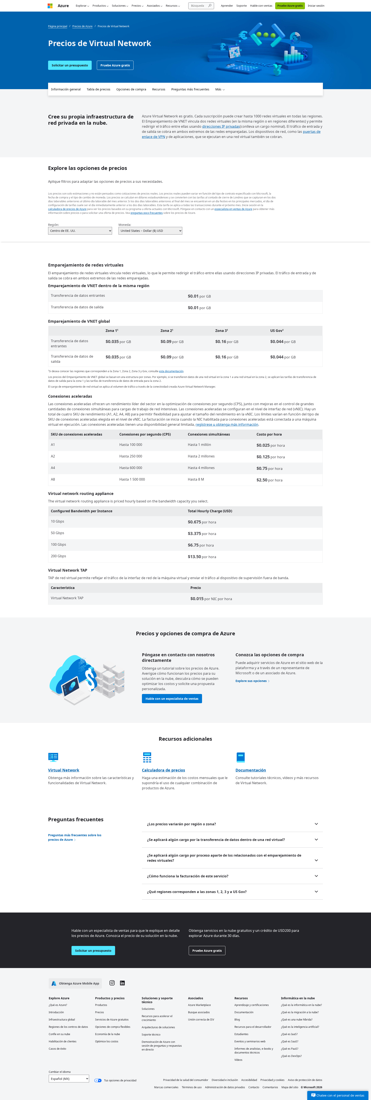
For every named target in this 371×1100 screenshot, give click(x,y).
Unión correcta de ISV (201, 1019)
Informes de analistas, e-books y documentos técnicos (253, 1050)
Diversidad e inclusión (225, 1080)
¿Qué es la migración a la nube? (300, 1012)
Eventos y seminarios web (249, 1041)
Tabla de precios (98, 89)
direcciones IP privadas (221, 126)
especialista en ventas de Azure (233, 209)
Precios (136, 5)
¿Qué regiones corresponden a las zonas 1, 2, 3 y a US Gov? (197, 891)
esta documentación (171, 371)
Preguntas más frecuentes (190, 89)
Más (218, 89)
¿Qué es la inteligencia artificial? (300, 1027)
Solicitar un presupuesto (70, 65)
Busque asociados (199, 1012)
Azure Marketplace (199, 1005)
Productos (99, 5)
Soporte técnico (151, 1034)
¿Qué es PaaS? (289, 1049)
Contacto (253, 1087)
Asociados (153, 5)
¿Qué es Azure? (58, 1005)
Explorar (81, 5)
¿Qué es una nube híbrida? (296, 1019)
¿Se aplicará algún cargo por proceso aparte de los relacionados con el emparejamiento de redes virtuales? (224, 858)
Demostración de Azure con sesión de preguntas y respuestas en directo (162, 1045)
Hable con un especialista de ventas (172, 699)
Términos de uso (192, 1087)
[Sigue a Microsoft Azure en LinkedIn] (122, 983)
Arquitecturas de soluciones (158, 1027)
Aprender (227, 5)
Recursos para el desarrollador (252, 1027)
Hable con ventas (261, 5)
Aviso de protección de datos (305, 1080)
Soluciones (119, 5)
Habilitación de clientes (62, 1041)
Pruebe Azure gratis (290, 5)
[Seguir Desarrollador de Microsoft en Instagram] (112, 983)
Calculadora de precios (163, 770)
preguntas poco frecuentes (147, 213)
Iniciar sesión (316, 5)
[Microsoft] (50, 5)
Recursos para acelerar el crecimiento (157, 1018)
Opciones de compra (131, 89)
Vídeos (238, 1060)
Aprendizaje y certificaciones (251, 1005)
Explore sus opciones (251, 681)
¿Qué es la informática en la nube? (301, 1005)
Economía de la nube (107, 1034)
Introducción (56, 1012)
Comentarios (270, 1087)
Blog (237, 1019)
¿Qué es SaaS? (289, 1041)
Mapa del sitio (289, 1087)
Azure (63, 5)
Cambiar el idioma (60, 1072)
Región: (53, 225)
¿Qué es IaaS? (289, 1034)
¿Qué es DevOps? (291, 1056)
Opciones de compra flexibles (112, 1027)
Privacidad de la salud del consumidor (185, 1080)
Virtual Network (63, 770)
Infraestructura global (62, 1019)
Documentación (251, 770)
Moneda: (125, 225)
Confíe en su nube (59, 1034)
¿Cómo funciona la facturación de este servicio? (187, 876)
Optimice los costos (106, 1041)
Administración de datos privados (225, 1087)
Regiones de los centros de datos (68, 1027)
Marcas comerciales (166, 1087)
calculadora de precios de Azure (67, 209)
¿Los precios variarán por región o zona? (181, 824)
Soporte (241, 5)
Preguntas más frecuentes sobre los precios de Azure (74, 837)
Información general (66, 89)
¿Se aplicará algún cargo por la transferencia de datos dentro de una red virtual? (216, 839)
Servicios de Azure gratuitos (112, 1019)
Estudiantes (241, 1034)
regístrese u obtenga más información (227, 424)
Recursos (171, 5)
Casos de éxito (57, 1049)
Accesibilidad (249, 1080)
